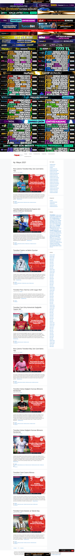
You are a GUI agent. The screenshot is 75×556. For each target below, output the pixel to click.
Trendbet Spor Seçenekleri (54, 183)
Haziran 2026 (52, 256)
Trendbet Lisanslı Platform (54, 188)
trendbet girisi (54, 225)
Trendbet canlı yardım (27, 542)
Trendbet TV (58, 239)
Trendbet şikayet (55, 245)
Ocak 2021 (51, 333)
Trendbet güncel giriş (26, 423)
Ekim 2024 (51, 266)
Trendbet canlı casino (20, 504)
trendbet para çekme (26, 202)
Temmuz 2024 (52, 271)
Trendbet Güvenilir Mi (51, 153)
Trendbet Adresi (52, 164)
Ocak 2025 (51, 262)
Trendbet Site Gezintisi (54, 174)
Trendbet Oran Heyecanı (54, 185)
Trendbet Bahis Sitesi (36, 153)
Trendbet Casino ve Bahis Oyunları (25, 250)
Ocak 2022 (51, 315)
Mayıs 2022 (52, 309)
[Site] (18, 53)
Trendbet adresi (58, 215)
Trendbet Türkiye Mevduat (54, 173)
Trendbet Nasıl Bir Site (27, 156)
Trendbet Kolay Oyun (53, 186)
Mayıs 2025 (52, 259)
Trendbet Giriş (44, 153)
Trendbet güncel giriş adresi (35, 464)
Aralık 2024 (52, 263)
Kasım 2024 (52, 265)
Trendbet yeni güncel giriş (54, 243)
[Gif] (37, 73)
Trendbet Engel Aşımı (53, 168)
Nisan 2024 (52, 275)
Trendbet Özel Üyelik (53, 171)
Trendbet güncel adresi (55, 229)
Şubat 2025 (52, 260)
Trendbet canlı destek (20, 542)
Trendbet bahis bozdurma (21, 243)
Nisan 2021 (52, 328)
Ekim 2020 (51, 337)
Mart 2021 (51, 330)
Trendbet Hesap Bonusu (54, 179)
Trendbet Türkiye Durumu (54, 182)
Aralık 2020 (52, 334)
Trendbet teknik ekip (33, 542)
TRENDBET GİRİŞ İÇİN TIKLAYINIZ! (37, 30)
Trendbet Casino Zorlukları (54, 177)
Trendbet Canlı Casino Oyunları (28, 504)
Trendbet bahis (52, 216)
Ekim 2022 (51, 302)
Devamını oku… (29, 240)
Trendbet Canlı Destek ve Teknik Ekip (26, 511)
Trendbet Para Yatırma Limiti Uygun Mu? (27, 290)
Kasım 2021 (52, 318)
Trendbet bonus (27, 243)
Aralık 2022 (52, 299)
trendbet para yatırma (33, 202)
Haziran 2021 (52, 325)
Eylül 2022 (51, 303)
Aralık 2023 (52, 281)
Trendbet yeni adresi (52, 242)
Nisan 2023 (52, 293)
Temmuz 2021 (52, 324)
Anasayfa (25, 153)
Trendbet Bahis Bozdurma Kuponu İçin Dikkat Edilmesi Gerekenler (26, 210)
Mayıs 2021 (52, 327)
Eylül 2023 (51, 285)
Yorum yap (15, 203)
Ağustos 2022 (52, 305)
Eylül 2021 (51, 321)
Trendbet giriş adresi (20, 423)
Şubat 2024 (52, 278)
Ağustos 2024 (52, 269)
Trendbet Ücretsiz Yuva (54, 176)
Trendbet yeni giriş (32, 423)
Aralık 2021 (52, 316)
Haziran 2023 (52, 290)
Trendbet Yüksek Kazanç (54, 170)
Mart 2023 (51, 294)
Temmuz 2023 (52, 288)
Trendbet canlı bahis (20, 202)
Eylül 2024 (51, 268)
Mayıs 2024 (52, 274)
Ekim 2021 (51, 319)
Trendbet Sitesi (56, 238)
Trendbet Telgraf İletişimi (54, 180)
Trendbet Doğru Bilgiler (54, 192)
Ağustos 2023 (52, 287)
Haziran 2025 (52, 257)
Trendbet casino (35, 504)
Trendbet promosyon (33, 243)
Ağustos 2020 (52, 340)
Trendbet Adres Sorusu (54, 189)
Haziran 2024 (52, 272)
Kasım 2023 (52, 282)
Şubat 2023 (52, 296)
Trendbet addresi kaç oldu (21, 464)
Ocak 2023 (51, 297)
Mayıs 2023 (52, 291)
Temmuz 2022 (52, 306)
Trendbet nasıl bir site (53, 235)
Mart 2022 (51, 312)
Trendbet (30, 153)
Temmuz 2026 (52, 254)
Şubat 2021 (52, 331)
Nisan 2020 (52, 346)
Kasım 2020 (52, 336)
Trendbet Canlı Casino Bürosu (23, 472)
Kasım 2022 (52, 300)
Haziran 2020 (52, 343)
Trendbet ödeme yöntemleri (21, 382)
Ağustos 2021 (52, 322)
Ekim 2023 (51, 284)
